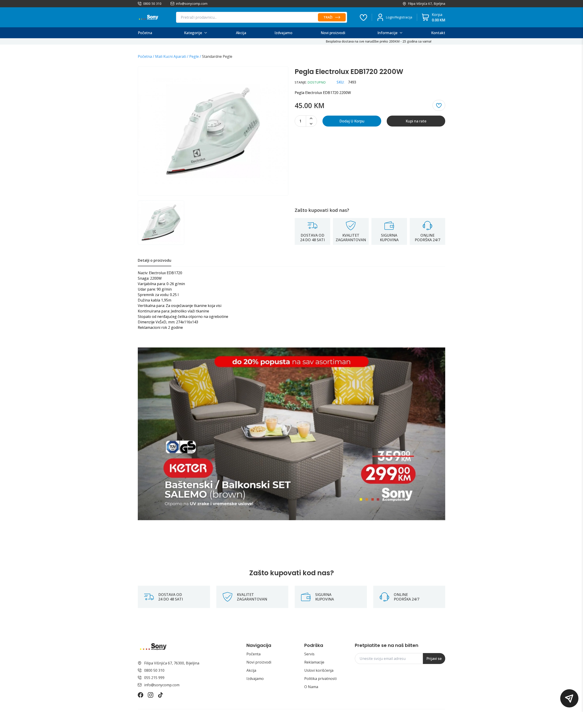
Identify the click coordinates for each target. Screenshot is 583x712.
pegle (194, 56)
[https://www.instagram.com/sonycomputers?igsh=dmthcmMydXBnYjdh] (150, 695)
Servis (309, 653)
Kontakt (438, 32)
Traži (327, 17)
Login (390, 17)
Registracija (403, 17)
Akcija (251, 670)
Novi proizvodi (258, 662)
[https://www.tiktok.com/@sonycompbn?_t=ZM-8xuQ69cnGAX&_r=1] (160, 695)
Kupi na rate (416, 121)
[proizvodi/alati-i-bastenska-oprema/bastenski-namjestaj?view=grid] (291, 433)
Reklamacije (314, 662)
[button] (569, 698)
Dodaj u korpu (351, 121)
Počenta (253, 653)
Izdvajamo (255, 678)
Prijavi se (434, 658)
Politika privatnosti (320, 678)
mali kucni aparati (170, 56)
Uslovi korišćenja (318, 670)
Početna (145, 56)
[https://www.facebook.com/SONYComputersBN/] (140, 695)
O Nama (311, 686)
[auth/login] (363, 17)
